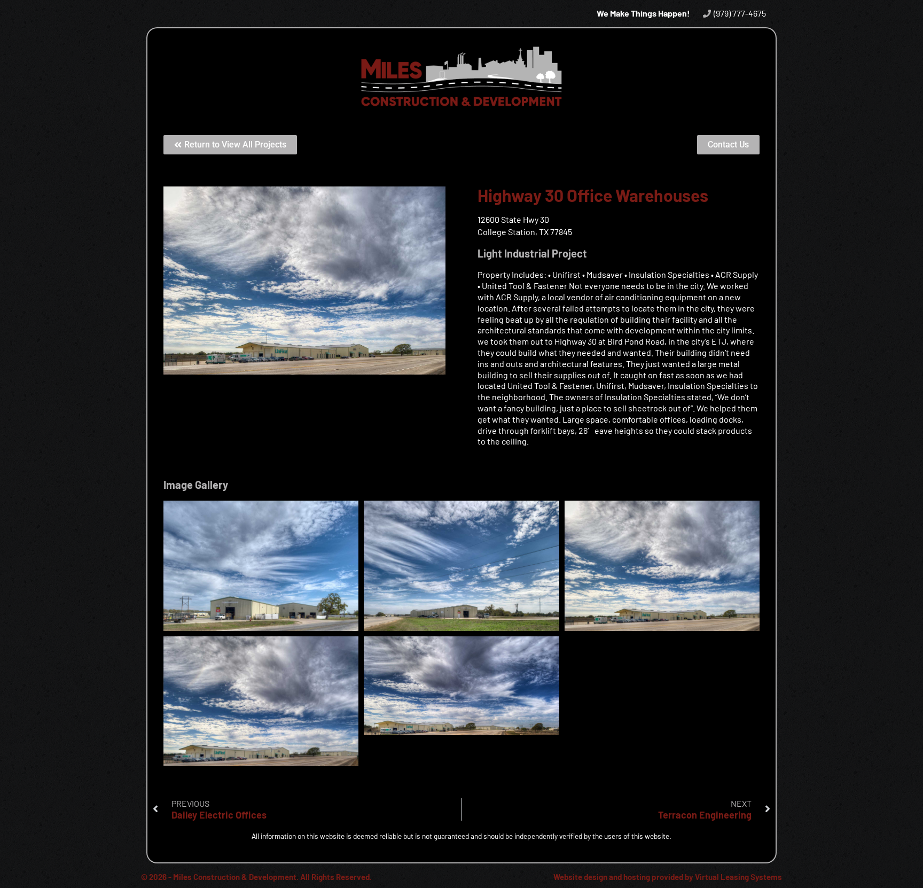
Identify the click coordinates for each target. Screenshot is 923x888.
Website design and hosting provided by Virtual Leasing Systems (667, 877)
